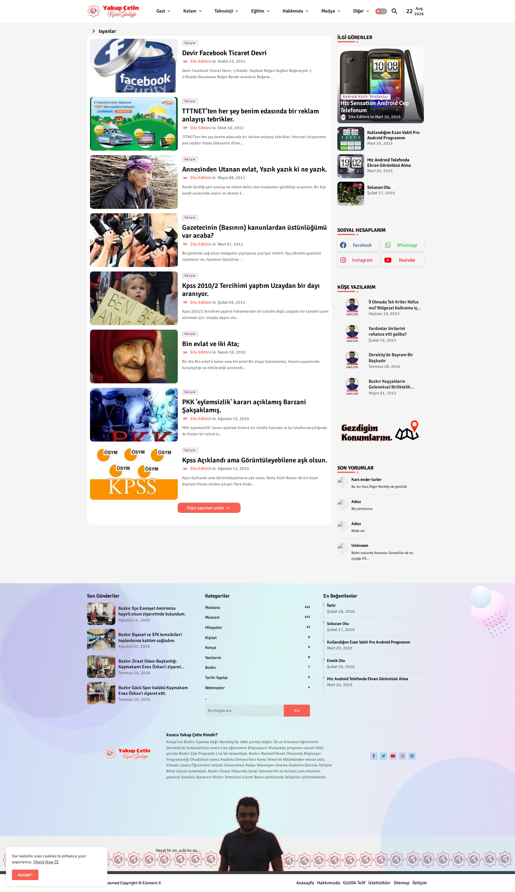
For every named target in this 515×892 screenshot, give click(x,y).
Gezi (160, 11)
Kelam (189, 11)
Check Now (43, 862)
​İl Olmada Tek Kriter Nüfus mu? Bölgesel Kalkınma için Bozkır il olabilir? (395, 305)
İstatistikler (379, 882)
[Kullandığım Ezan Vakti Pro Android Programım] (350, 139)
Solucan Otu (378, 187)
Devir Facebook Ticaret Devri (224, 53)
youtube (407, 260)
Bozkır (257, 667)
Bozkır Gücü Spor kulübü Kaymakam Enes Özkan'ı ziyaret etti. (153, 690)
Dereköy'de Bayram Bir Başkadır (391, 357)
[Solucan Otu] (350, 194)
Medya (328, 11)
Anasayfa (305, 882)
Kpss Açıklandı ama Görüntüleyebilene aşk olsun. (254, 460)
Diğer (358, 11)
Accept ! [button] (25, 874)
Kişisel (257, 637)
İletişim (419, 882)
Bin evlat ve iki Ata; (210, 344)
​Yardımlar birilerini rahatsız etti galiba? (388, 331)
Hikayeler (257, 627)
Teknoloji (224, 11)
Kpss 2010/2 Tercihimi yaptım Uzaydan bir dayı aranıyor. (251, 290)
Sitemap (401, 882)
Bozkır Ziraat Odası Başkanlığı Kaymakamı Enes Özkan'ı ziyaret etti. (149, 664)
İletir (331, 605)
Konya (257, 647)
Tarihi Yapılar (257, 677)
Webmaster (257, 687)
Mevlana (257, 607)
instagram (362, 260)
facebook (362, 245)
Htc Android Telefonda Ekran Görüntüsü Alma (389, 162)
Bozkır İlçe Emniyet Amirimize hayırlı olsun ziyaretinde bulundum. (152, 611)
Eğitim (257, 11)
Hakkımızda (328, 882)
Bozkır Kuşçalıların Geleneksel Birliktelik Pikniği (389, 384)
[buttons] (374, 756)
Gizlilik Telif (354, 882)
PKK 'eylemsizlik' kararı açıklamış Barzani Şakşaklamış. (244, 406)
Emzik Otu (336, 660)
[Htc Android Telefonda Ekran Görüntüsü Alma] (350, 166)
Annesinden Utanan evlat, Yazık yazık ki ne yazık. (254, 169)
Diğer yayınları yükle (206, 507)
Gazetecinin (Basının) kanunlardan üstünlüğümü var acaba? (254, 231)
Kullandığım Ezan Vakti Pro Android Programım (393, 135)
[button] (381, 11)
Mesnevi (257, 617)
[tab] (164, 11)
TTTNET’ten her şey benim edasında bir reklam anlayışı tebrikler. (250, 115)
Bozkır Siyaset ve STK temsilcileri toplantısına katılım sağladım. (150, 637)
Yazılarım (257, 657)
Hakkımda (293, 11)
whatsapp (407, 245)
